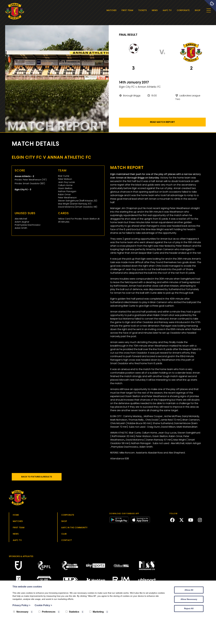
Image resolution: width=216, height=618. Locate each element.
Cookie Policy (43, 605)
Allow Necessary (189, 599)
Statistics (74, 612)
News (155, 10)
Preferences (48, 612)
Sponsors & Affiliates (21, 556)
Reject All (189, 608)
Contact (66, 540)
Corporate (183, 10)
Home (16, 514)
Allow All (189, 590)
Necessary (22, 612)
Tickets (142, 10)
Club (64, 533)
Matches (111, 10)
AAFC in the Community (74, 527)
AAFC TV (167, 10)
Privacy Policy (21, 605)
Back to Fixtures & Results (36, 476)
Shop (197, 10)
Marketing (98, 612)
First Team (127, 10)
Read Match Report (162, 122)
